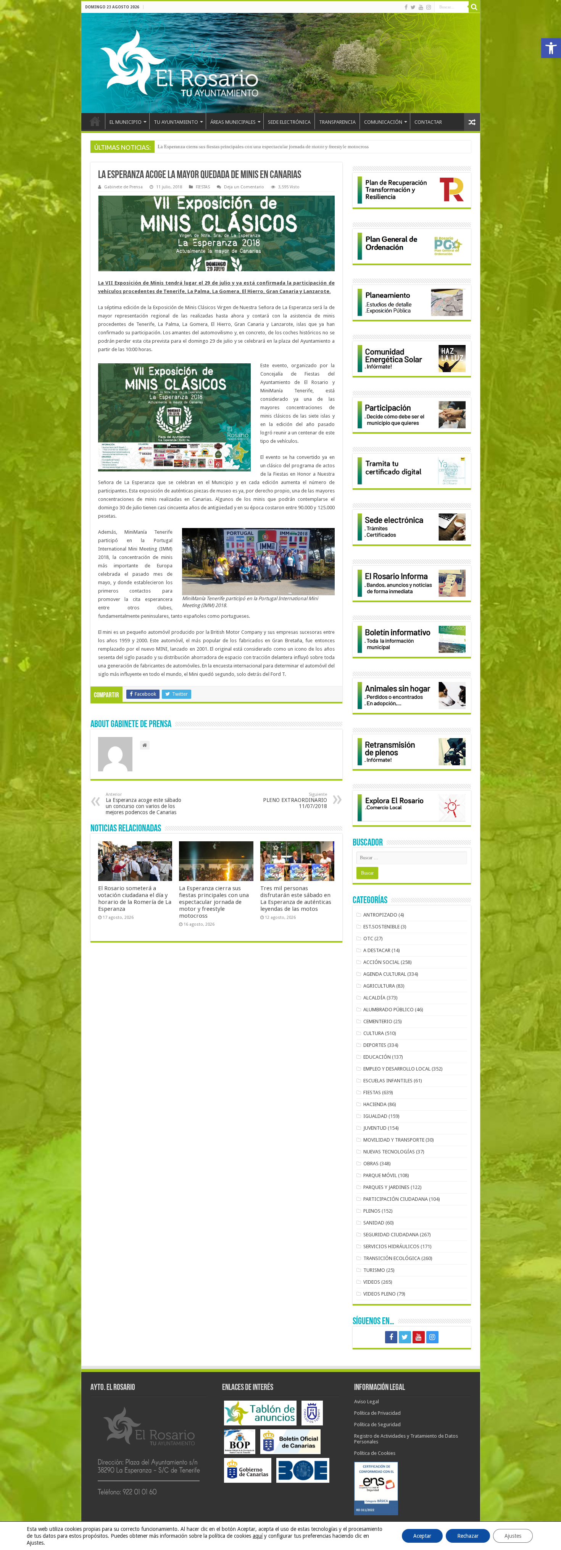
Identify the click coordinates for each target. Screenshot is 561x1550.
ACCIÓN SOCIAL (381, 962)
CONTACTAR (428, 122)
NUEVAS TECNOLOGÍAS (389, 1152)
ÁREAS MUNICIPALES (233, 122)
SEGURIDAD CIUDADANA (391, 1234)
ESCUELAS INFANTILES (388, 1081)
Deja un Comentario (244, 187)
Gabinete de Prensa (123, 187)
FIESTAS (203, 187)
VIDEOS (371, 1282)
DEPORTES (374, 1045)
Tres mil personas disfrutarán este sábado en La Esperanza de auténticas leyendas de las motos (295, 898)
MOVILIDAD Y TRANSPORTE (393, 1140)
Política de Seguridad (377, 1424)
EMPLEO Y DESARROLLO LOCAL (396, 1069)
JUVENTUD (375, 1128)
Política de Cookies (374, 1453)
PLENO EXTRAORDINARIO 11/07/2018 (295, 800)
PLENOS (371, 1211)
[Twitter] (413, 7)
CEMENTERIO (377, 1021)
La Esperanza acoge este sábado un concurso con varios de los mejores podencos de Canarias (143, 803)
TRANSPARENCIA (337, 122)
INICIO (95, 121)
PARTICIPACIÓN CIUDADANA (395, 1199)
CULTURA (373, 1033)
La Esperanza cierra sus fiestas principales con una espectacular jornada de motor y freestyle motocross (263, 146)
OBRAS (371, 1163)
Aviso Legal (366, 1401)
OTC (368, 938)
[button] (551, 48)
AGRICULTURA (379, 986)
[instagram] (429, 7)
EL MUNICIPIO (126, 122)
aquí (258, 1536)
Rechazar (468, 1536)
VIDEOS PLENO (379, 1294)
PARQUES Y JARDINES (386, 1187)
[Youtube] (421, 7)
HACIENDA (375, 1104)
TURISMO (374, 1270)
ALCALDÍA (374, 998)
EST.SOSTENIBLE (381, 927)
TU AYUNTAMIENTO (176, 122)
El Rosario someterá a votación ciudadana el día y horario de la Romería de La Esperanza (134, 898)
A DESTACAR (376, 950)
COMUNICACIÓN (383, 122)
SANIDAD (373, 1223)
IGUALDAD (375, 1116)
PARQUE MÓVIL (380, 1175)
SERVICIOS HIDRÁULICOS (391, 1246)
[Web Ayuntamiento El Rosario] (280, 63)
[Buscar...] (474, 7)
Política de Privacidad (377, 1413)
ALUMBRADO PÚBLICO (388, 1009)
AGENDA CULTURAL (384, 974)
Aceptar (422, 1536)
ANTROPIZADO (380, 915)
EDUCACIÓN (377, 1057)
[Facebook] (406, 7)
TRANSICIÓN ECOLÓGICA (391, 1258)
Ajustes (513, 1536)
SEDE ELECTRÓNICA (289, 122)
